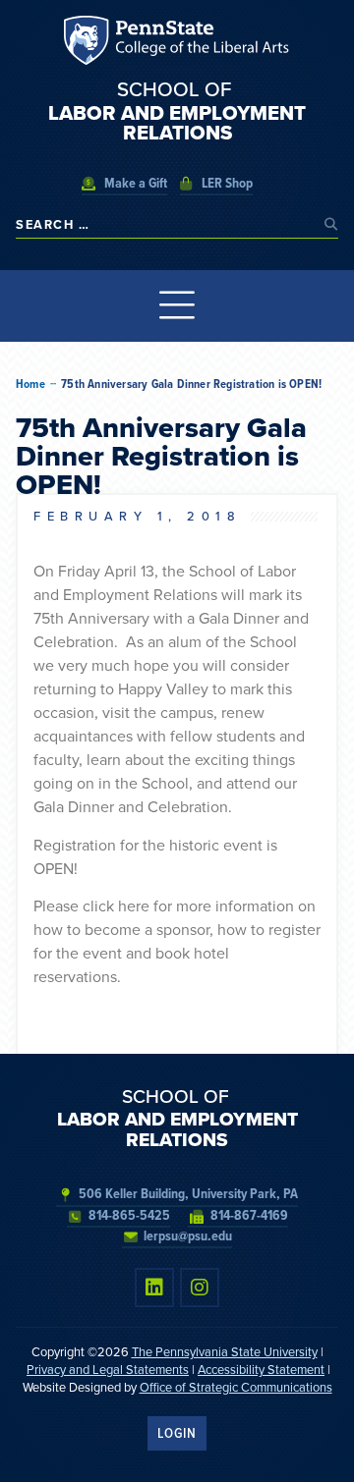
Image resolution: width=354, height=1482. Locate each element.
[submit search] (331, 224)
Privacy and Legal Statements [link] (108, 1369)
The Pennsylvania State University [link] (225, 1352)
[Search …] (165, 224)
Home (30, 384)
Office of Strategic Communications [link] (236, 1387)
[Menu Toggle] (177, 306)
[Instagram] (199, 1287)
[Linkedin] (154, 1287)
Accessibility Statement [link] (261, 1369)
